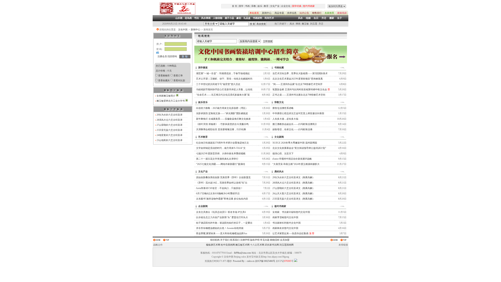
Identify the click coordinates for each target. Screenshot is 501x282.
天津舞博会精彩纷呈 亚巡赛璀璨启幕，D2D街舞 (221, 129)
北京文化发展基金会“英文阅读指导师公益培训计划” (299, 148)
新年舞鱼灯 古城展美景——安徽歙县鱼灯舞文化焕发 (223, 119)
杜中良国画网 (228, 244)
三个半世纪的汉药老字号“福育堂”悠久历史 (218, 84)
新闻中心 (195, 29)
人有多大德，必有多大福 (285, 119)
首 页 (234, 6)
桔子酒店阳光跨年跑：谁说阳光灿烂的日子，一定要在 (224, 222)
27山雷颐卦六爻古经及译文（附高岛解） (293, 188)
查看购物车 (164, 75)
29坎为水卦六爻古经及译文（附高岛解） (293, 177)
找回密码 (172, 56)
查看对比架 (179, 80)
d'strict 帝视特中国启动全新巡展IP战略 (292, 158)
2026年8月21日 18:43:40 (174, 23)
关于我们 (225, 240)
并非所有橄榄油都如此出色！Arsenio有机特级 (219, 228)
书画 (247, 6)
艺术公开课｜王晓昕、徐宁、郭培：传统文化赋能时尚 (224, 78)
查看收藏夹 (164, 80)
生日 (316, 18)
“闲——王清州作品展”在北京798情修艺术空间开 (297, 84)
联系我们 (235, 240)
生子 (339, 18)
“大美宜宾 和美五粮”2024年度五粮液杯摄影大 (296, 164)
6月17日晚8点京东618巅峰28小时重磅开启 (218, 193)
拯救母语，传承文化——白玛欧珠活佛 (292, 129)
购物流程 (274, 240)
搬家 (331, 18)
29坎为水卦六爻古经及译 (169, 114)
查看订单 (178, 75)
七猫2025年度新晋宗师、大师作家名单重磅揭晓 (220, 153)
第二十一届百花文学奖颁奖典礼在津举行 (217, 158)
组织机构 (215, 240)
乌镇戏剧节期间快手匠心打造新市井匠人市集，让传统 (224, 89)
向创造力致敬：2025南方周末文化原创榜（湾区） (222, 108)
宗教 (253, 6)
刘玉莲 (313, 23)
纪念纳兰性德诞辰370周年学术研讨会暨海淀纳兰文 (222, 142)
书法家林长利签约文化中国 (286, 222)
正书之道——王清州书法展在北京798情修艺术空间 (298, 94)
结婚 (308, 18)
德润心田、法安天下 (283, 153)
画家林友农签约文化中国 (285, 228)
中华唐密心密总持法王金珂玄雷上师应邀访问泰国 (298, 113)
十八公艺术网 (257, 244)
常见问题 (264, 240)
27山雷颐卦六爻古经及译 (169, 125)
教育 (266, 6)
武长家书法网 (272, 244)
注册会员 (162, 56)
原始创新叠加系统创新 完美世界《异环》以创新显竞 (223, 177)
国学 (241, 6)
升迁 (324, 18)
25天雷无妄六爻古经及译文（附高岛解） (293, 198)
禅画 (298, 23)
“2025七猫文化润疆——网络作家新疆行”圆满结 (220, 164)
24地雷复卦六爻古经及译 (169, 135)
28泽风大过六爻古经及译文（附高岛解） (293, 182)
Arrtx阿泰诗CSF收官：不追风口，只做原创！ (219, 188)
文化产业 (274, 6)
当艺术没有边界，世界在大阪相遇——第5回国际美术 (300, 73)
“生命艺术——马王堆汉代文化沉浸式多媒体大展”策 (223, 94)
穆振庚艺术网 (213, 244)
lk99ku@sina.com (242, 252)
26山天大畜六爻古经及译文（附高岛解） (293, 193)
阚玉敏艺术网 (242, 244)
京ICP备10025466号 (265, 261)
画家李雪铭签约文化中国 (285, 217)
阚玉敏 (305, 23)
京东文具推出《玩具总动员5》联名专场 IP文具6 (221, 212)
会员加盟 (284, 240)
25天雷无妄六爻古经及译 (169, 130)
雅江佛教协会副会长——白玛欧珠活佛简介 (294, 124)
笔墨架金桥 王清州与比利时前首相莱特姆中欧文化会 (299, 89)
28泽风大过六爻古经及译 (169, 119)
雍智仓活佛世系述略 (283, 108)
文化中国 (182, 29)
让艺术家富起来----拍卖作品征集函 (290, 233)
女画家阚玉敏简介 (166, 95)
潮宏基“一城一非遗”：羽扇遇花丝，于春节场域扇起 (223, 73)
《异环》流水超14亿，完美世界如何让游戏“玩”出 (221, 182)
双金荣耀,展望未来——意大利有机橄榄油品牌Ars (221, 233)
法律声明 (245, 240)
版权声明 (255, 240)
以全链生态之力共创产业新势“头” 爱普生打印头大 (222, 217)
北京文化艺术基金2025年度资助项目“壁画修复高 (297, 78)
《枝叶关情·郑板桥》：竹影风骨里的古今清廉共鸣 (222, 124)
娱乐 (260, 6)
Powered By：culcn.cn (243, 261)
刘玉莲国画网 (286, 244)
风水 (300, 18)
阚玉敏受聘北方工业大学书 (171, 100)
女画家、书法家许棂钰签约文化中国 (291, 212)
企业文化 (285, 6)
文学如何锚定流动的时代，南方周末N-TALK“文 (221, 148)
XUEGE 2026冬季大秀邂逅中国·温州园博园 (294, 142)
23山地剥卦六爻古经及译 (169, 140)
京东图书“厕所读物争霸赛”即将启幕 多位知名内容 (222, 198)
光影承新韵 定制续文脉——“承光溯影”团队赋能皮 (222, 113)
